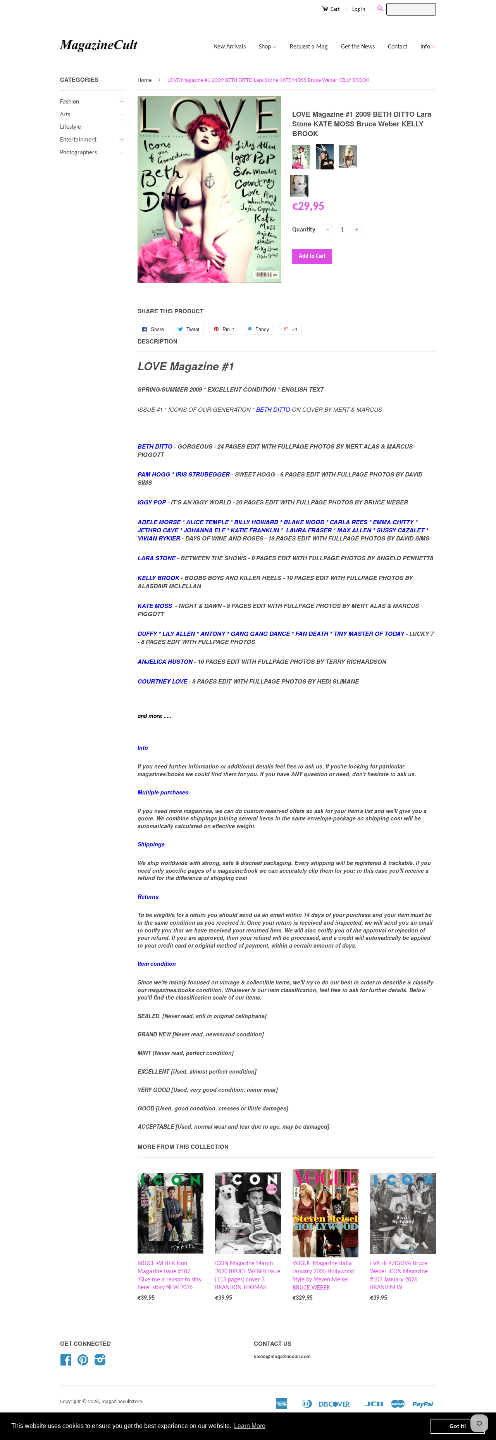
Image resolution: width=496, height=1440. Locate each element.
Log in (358, 9)
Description (157, 341)
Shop (265, 47)
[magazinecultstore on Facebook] (66, 1363)
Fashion (69, 102)
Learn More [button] (249, 1426)
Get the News (358, 47)
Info (426, 47)
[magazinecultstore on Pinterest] (83, 1363)
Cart (334, 9)
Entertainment (78, 140)
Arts (65, 115)
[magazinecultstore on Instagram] (100, 1363)
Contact (397, 47)
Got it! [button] (458, 1426)
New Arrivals (230, 47)
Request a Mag (309, 47)
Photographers (78, 153)
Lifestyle (70, 127)
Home (145, 80)
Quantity (303, 230)
